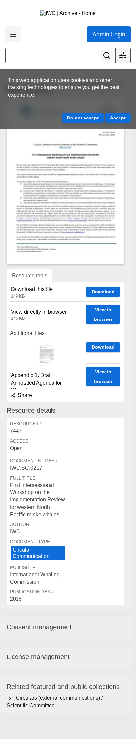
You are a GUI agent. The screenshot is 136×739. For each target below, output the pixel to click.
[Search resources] (107, 55)
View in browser (103, 314)
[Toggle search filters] (122, 55)
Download (103, 291)
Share (24, 395)
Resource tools (29, 275)
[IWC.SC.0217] (65, 181)
